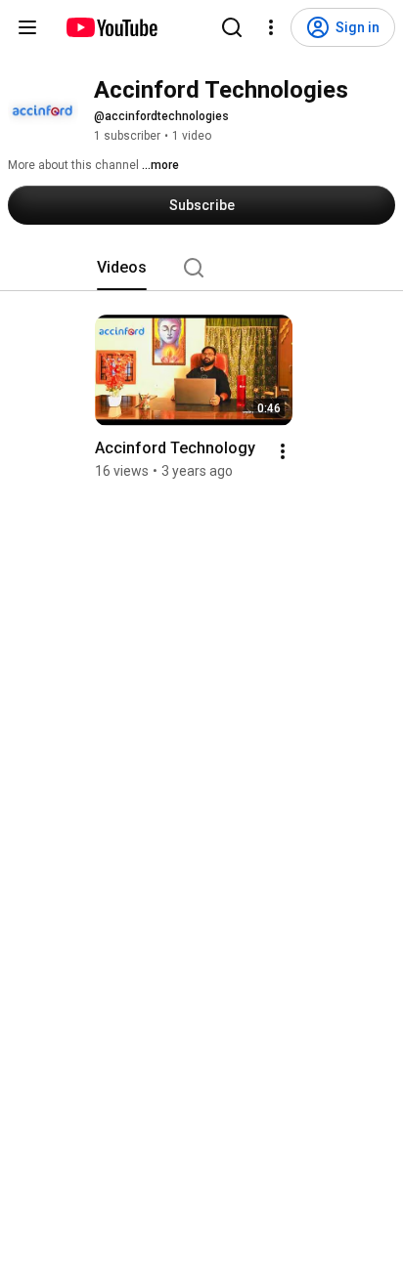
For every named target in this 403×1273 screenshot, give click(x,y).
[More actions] (282, 451)
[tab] (122, 267)
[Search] (232, 27)
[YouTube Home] (111, 27)
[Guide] (27, 27)
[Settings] (271, 27)
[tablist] (201, 267)
